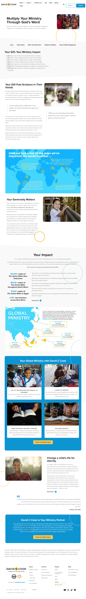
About (21, 3)
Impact (57, 3)
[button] (64, 4)
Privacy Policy (9, 589)
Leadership (32, 578)
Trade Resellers (72, 575)
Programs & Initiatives (50, 45)
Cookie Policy (23, 589)
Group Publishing (72, 572)
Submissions (44, 578)
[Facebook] (75, 590)
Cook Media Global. (20, 582)
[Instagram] (68, 590)
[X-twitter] (78, 590)
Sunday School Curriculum (59, 573)
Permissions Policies (46, 575)
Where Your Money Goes (34, 45)
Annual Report (33, 583)
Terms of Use (16, 589)
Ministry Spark (58, 585)
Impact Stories (21, 45)
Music (51, 3)
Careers (31, 575)
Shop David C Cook (73, 569)
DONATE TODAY (33, 569)
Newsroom (32, 580)
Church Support (45, 572)
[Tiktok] (72, 590)
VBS (46, 3)
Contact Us (44, 569)
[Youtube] (65, 590)
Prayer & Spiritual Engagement (67, 45)
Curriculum (37, 3)
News (21, 6)
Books (29, 3)
